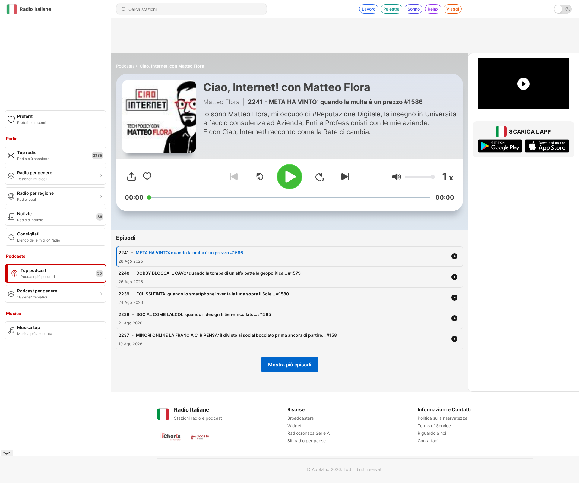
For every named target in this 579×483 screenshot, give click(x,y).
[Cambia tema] (563, 9)
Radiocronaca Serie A (308, 433)
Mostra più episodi (289, 364)
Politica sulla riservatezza (442, 418)
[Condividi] (131, 176)
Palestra (391, 8)
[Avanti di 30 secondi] (319, 176)
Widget (294, 425)
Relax (433, 8)
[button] (396, 176)
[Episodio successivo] (343, 176)
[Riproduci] (289, 176)
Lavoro (368, 8)
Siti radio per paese (306, 440)
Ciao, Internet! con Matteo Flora (172, 65)
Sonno (413, 8)
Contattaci (428, 440)
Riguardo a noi (432, 433)
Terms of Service (434, 425)
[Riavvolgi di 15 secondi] (259, 176)
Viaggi (452, 8)
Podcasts (125, 65)
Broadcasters (300, 418)
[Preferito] (147, 176)
